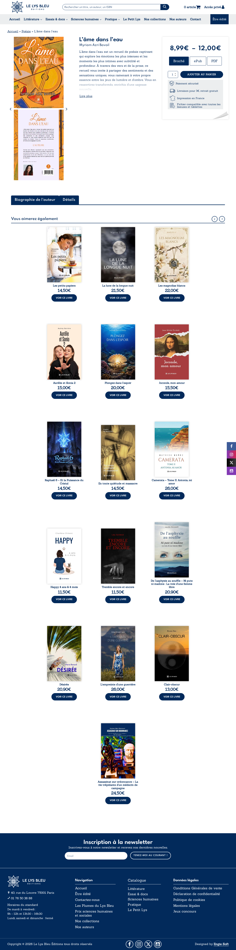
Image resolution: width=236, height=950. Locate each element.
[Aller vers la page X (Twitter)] (148, 944)
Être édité (219, 19)
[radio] (179, 61)
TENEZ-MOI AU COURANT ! (150, 855)
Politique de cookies (189, 900)
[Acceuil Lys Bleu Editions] (30, 7)
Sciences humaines (85, 19)
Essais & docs (55, 19)
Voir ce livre (64, 298)
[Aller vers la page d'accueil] (35, 881)
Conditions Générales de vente (197, 888)
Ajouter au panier (201, 74)
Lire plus (85, 96)
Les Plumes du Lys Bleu (94, 906)
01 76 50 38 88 (21, 898)
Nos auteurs (177, 19)
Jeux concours (184, 911)
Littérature (31, 19)
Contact (195, 19)
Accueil (14, 19)
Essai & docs (138, 894)
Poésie (26, 31)
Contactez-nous (87, 900)
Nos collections (155, 19)
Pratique (111, 19)
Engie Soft (221, 944)
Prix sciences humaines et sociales (94, 913)
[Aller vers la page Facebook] (129, 944)
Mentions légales (186, 906)
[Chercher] (164, 7)
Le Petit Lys (131, 19)
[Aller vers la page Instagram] (139, 944)
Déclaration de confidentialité (196, 894)
